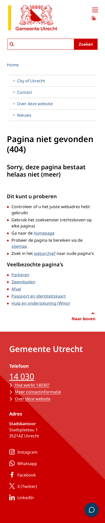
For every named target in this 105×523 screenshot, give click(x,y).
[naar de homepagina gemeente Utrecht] (32, 18)
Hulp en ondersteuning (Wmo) (40, 303)
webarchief (45, 253)
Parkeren (20, 275)
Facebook (26, 475)
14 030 (21, 376)
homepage (44, 233)
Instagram (27, 452)
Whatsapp (27, 463)
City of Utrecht (31, 81)
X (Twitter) (27, 486)
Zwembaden (23, 282)
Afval (16, 289)
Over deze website (35, 103)
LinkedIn (25, 497)
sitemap (19, 246)
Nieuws (24, 115)
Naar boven (83, 318)
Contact (24, 92)
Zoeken (86, 44)
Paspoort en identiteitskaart (38, 296)
